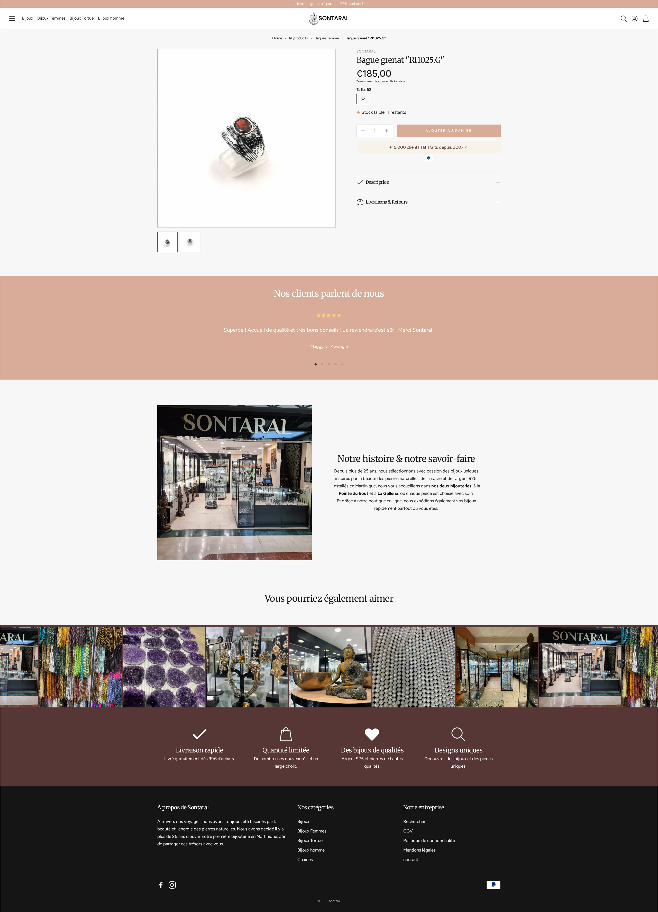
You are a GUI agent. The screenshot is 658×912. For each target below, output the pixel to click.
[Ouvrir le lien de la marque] (113, 668)
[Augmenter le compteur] (386, 130)
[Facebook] (160, 885)
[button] (12, 18)
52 (363, 99)
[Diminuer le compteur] (363, 130)
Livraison (379, 81)
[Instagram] (172, 885)
